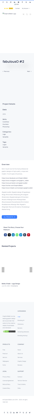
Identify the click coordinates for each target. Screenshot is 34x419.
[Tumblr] (25, 235)
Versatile (5, 137)
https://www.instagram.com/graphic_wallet (15, 180)
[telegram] (29, 412)
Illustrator (6, 124)
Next (28, 71)
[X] (9, 235)
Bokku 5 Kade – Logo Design (11, 284)
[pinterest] (20, 412)
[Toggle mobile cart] (23, 14)
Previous (6, 71)
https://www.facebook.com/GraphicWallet (15, 178)
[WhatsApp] (17, 235)
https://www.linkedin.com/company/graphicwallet (17, 188)
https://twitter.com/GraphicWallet (12, 185)
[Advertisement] (17, 35)
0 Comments (14, 286)
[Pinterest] (29, 235)
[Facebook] (5, 235)
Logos (4, 144)
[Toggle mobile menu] (30, 14)
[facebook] (4, 412)
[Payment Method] (17, 408)
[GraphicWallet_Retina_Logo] (9, 310)
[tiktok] (26, 412)
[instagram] (10, 412)
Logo (4, 134)
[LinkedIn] (13, 235)
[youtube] (17, 412)
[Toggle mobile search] (27, 14)
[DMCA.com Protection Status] (9, 331)
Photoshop (6, 127)
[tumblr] (23, 412)
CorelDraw (6, 122)
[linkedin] (14, 412)
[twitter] (7, 412)
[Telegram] (21, 235)
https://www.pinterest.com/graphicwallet (14, 183)
